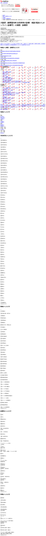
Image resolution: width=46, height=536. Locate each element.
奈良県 (12, 53)
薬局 (7, 2)
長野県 (4, 60)
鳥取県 (1, 62)
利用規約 (4, 96)
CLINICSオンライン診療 (8, 90)
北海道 (1, 58)
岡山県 (7, 62)
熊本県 (10, 65)
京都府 (7, 53)
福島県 (18, 58)
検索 (12, 34)
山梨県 (1, 60)
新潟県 (7, 60)
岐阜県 (7, 55)
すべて (2, 39)
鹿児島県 (18, 65)
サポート (4, 75)
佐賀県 (4, 65)
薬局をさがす (5, 72)
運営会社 (4, 101)
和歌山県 (16, 53)
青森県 (4, 58)
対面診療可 (6, 39)
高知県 (23, 62)
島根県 (4, 62)
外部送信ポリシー (6, 100)
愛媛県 (20, 62)
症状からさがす (6, 74)
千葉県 (10, 51)
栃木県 (16, 51)
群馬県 (19, 51)
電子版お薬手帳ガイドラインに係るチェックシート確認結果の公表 (16, 82)
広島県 (10, 62)
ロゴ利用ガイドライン (7, 102)
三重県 (10, 55)
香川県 (18, 62)
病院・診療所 (3, 2)
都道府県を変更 (3, 28)
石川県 (12, 60)
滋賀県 (10, 53)
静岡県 (4, 55)
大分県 (12, 65)
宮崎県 (15, 65)
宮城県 (10, 58)
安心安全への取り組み (7, 79)
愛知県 (1, 55)
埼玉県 (8, 51)
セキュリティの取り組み (8, 78)
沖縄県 (21, 65)
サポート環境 (5, 76)
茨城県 (13, 51)
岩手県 (7, 58)
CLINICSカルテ (6, 91)
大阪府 (1, 53)
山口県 (12, 62)
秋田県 (12, 58)
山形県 (15, 58)
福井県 (15, 60)
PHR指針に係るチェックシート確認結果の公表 (12, 81)
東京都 (1, 51)
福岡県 (1, 65)
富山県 (10, 60)
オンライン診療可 (11, 39)
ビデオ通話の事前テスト (8, 77)
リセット (2, 303)
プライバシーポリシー (7, 99)
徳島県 (15, 62)
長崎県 (7, 65)
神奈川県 (5, 51)
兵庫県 (4, 53)
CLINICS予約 (5, 88)
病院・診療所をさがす (7, 71)
